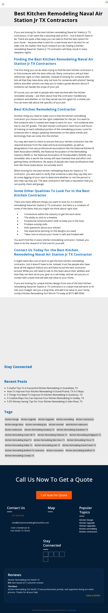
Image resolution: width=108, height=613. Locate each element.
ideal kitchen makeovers (77, 424)
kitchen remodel (56, 424)
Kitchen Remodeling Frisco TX (80, 440)
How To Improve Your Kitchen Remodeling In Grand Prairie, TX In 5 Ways (45, 391)
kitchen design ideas (14, 424)
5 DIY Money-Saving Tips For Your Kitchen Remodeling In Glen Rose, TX (44, 401)
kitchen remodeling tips (36, 424)
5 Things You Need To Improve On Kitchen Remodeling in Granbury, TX (44, 394)
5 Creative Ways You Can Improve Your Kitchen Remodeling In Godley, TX (45, 398)
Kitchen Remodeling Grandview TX (72, 429)
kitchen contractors (85, 419)
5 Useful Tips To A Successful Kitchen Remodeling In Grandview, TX (42, 388)
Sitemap (72, 610)
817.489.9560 (18, 515)
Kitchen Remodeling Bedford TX (80, 450)
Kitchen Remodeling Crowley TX (19, 455)
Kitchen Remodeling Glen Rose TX (49, 440)
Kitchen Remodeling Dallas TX (18, 445)
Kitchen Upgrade (28, 419)
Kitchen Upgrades (46, 419)
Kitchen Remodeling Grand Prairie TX (79, 445)
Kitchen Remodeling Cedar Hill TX (20, 435)
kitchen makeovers (13, 429)
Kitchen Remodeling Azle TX (47, 445)
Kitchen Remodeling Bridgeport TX (85, 435)
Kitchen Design (12, 419)
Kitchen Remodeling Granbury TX (39, 429)
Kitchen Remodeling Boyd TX (18, 440)
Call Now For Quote (54, 495)
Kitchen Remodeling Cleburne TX (52, 435)
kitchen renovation (55, 450)
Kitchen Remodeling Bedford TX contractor (24, 450)
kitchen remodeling (65, 419)
